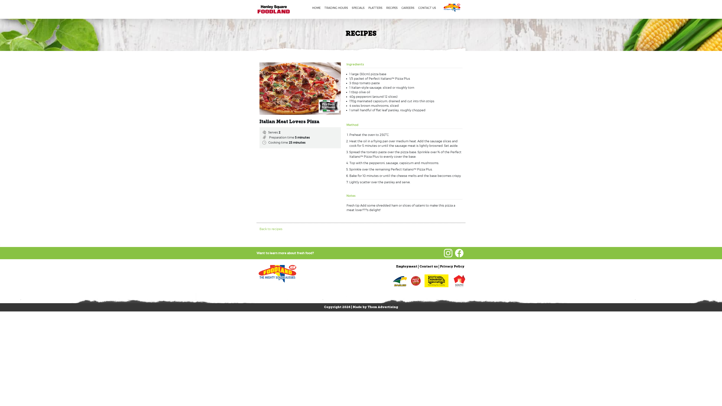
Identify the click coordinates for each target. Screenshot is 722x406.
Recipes (392, 7)
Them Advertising (383, 307)
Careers (407, 7)
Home (316, 7)
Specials (358, 7)
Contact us (427, 7)
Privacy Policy (452, 266)
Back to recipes (270, 229)
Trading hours (336, 7)
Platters (375, 7)
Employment (406, 266)
